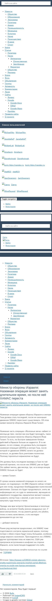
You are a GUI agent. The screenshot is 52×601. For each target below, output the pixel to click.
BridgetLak (20, 145)
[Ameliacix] (7, 152)
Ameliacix (18, 152)
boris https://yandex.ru (35, 165)
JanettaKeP (21, 139)
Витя (32, 574)
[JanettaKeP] (8, 139)
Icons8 (15, 598)
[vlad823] (6, 171)
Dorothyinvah (23, 158)
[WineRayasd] (8, 191)
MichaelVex (21, 132)
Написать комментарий (13, 585)
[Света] (6, 184)
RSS (51, 581)
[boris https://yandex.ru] (13, 165)
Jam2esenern (24, 178)
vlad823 (16, 172)
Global (29, 600)
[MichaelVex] (8, 132)
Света (14, 185)
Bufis (12, 593)
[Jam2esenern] (9, 178)
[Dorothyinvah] (9, 158)
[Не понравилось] (10, 573)
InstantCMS (20, 595)
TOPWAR (7, 552)
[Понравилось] (2, 573)
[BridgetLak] (8, 145)
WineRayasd (22, 191)
